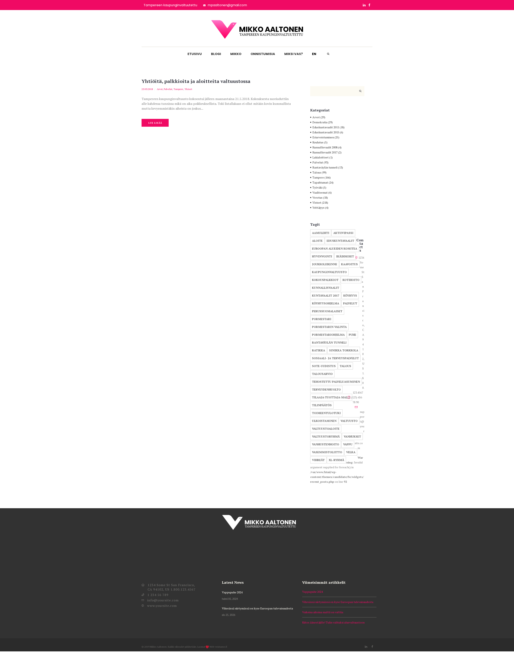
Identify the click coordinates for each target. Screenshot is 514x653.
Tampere (178, 89)
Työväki (317, 187)
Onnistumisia (263, 54)
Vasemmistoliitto (327, 452)
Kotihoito (351, 280)
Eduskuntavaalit (340, 241)
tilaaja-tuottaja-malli (331, 397)
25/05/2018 (147, 89)
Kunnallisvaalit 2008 (325, 147)
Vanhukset (352, 436)
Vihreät (318, 460)
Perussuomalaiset (327, 311)
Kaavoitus (349, 264)
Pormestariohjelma (328, 335)
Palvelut (168, 89)
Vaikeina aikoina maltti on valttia (322, 612)
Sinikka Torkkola (343, 350)
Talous (316, 172)
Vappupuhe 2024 (232, 592)
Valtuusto (349, 421)
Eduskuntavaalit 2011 (325, 127)
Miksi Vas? (293, 54)
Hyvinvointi (322, 256)
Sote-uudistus (324, 366)
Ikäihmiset (345, 256)
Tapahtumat (320, 182)
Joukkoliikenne (324, 264)
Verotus (317, 197)
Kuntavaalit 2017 (325, 295)
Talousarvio (322, 374)
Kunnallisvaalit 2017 (325, 152)
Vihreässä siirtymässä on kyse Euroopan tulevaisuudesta (257, 608)
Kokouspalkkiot (325, 280)
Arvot (160, 89)
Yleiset (188, 89)
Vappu (347, 444)
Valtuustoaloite (326, 429)
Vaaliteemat (320, 192)
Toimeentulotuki (326, 413)
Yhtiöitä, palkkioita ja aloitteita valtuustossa (196, 81)
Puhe (352, 335)
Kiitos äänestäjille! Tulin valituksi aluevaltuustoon (333, 622)
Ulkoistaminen (324, 421)
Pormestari (321, 319)
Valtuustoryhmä (326, 436)
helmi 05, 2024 (230, 599)
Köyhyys (350, 295)
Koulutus (317, 142)
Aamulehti (320, 233)
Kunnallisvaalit (325, 288)
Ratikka (318, 350)
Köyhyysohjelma (325, 303)
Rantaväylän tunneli (325, 167)
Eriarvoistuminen (323, 137)
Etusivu (195, 54)
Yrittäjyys (318, 207)
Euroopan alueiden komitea (334, 248)
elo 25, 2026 (228, 615)
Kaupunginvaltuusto (329, 272)
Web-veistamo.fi (218, 646)
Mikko (235, 54)
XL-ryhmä (336, 460)
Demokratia (319, 122)
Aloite (317, 241)
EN (314, 54)
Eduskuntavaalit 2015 (325, 132)
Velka (350, 452)
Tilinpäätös (322, 405)
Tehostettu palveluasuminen (336, 382)
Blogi (216, 54)
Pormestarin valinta (329, 327)
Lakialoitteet (320, 157)
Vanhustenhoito (325, 444)
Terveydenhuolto (326, 389)
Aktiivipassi (343, 233)
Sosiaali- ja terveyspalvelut (335, 358)
